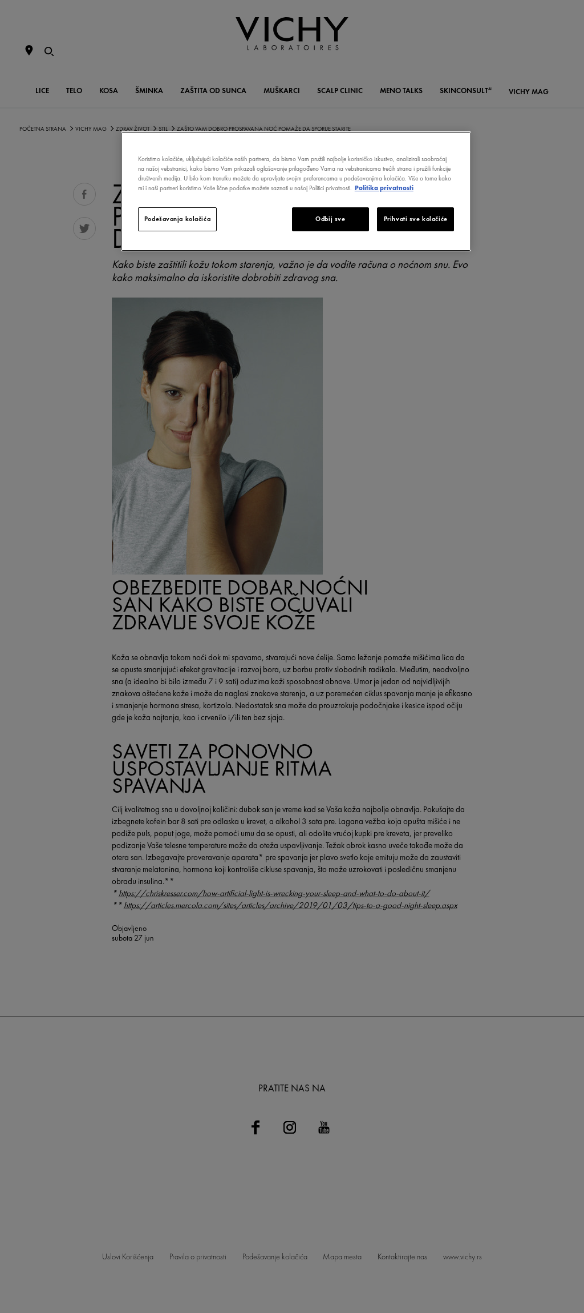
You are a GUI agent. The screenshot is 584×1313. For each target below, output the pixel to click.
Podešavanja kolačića (177, 219)
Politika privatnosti (384, 188)
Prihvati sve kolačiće (416, 219)
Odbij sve (330, 219)
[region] (296, 191)
